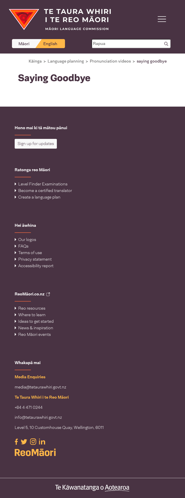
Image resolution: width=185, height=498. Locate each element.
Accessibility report (35, 266)
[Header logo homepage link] (57, 19)
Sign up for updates (36, 143)
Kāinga (35, 61)
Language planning (66, 61)
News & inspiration (35, 328)
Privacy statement (35, 259)
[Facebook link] (17, 441)
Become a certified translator (45, 190)
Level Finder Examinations (42, 184)
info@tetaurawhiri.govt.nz (38, 417)
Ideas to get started (36, 321)
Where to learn (32, 315)
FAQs (23, 246)
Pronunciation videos (110, 61)
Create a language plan (39, 197)
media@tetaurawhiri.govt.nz (40, 387)
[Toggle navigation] (162, 19)
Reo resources (31, 308)
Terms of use (30, 252)
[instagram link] (33, 441)
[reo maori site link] (92, 452)
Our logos (27, 239)
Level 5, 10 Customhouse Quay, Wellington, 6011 (59, 427)
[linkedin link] (42, 441)
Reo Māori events (34, 334)
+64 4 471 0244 (29, 407)
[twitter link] (24, 441)
